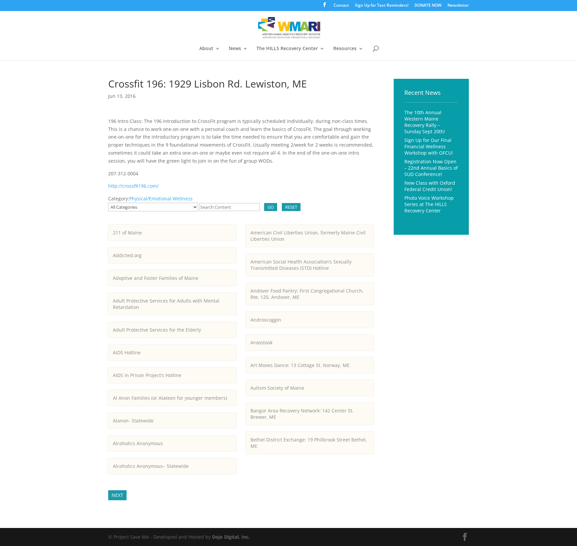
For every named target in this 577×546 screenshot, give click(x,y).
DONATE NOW (427, 5)
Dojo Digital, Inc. (231, 537)
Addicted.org (127, 255)
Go (270, 207)
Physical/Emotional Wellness (161, 198)
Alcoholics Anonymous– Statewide (151, 466)
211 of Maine (127, 232)
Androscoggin (265, 320)
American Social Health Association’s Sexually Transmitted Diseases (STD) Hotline (301, 264)
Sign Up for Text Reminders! (381, 5)
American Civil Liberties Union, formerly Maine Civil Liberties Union (308, 235)
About (206, 48)
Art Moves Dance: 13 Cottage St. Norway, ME (300, 365)
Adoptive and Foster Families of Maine (155, 278)
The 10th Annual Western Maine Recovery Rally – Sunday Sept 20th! (424, 122)
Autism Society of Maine (277, 388)
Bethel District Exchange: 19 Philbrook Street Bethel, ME (308, 442)
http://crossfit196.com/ (133, 186)
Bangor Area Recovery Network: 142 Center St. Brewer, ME (302, 413)
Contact (341, 5)
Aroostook (261, 342)
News (235, 48)
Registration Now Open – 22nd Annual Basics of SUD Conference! (431, 167)
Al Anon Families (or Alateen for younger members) (170, 398)
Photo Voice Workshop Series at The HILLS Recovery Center (429, 204)
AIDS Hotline (127, 352)
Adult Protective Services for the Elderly (157, 330)
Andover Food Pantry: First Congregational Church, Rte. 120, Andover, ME (307, 294)
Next (117, 495)
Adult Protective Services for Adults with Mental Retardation (166, 304)
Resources (345, 48)
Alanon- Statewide (133, 420)
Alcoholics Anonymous (138, 443)
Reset (291, 207)
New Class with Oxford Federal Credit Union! (429, 186)
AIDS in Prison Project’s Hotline (147, 375)
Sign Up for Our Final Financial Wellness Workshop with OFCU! (428, 146)
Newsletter (458, 5)
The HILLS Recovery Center (287, 48)
